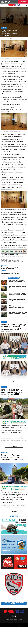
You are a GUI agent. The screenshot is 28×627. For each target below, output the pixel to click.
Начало (7, 619)
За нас (11, 619)
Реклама (15, 619)
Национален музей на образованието (11, 261)
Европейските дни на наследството (10, 260)
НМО (22, 261)
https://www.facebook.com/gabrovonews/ (12, 256)
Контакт (20, 619)
